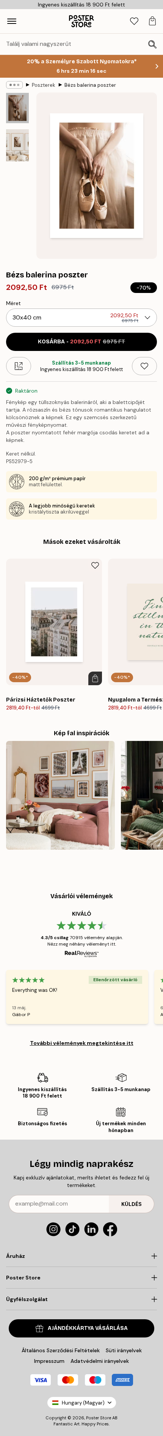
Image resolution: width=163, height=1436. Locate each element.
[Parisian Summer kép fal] (60, 795)
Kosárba (81, 341)
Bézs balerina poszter (90, 85)
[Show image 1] (17, 108)
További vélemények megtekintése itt (81, 1043)
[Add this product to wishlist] (144, 366)
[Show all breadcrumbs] (14, 85)
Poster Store (98, 1417)
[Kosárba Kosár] (95, 678)
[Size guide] (18, 366)
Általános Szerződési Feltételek (61, 1350)
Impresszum (49, 1361)
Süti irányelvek (124, 1350)
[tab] (134, 21)
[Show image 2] (17, 145)
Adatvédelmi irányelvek (100, 1361)
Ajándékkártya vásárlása (88, 1328)
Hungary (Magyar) (83, 1403)
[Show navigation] (11, 21)
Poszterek (43, 85)
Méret (13, 303)
